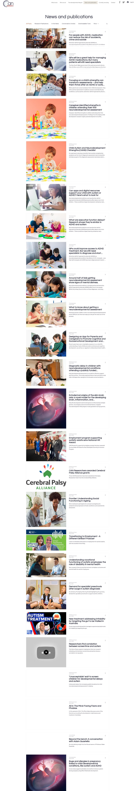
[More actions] (106, 32)
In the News (55, 23)
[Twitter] (123, 2)
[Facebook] (119, 2)
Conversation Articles (68, 23)
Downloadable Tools (84, 23)
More (95, 23)
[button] (54, 2)
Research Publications (41, 23)
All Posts (28, 23)
